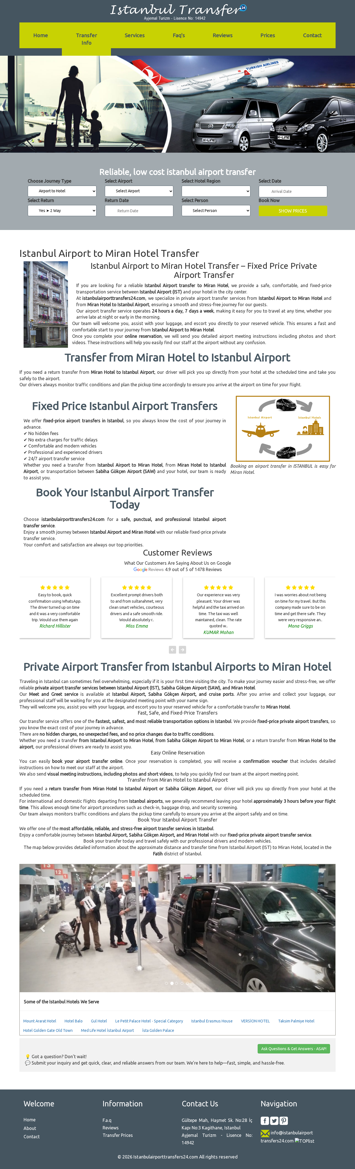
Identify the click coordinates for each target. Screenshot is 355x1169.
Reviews (223, 35)
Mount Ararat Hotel (39, 1021)
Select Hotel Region (201, 180)
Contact (312, 35)
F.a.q (107, 1120)
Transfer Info (86, 39)
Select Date (270, 180)
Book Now (269, 200)
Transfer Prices (118, 1135)
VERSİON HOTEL (255, 1021)
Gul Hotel (99, 1021)
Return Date (117, 200)
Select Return (41, 200)
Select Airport (118, 180)
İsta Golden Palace (158, 1030)
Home (40, 35)
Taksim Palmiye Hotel (296, 1021)
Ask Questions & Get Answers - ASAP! (293, 1049)
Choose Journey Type (49, 180)
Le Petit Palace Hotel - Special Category (149, 1021)
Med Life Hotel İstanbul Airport (107, 1030)
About (30, 1128)
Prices (267, 35)
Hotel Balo (74, 1021)
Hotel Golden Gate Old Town (48, 1030)
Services (135, 35)
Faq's (179, 35)
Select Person (195, 200)
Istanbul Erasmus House (212, 1021)
